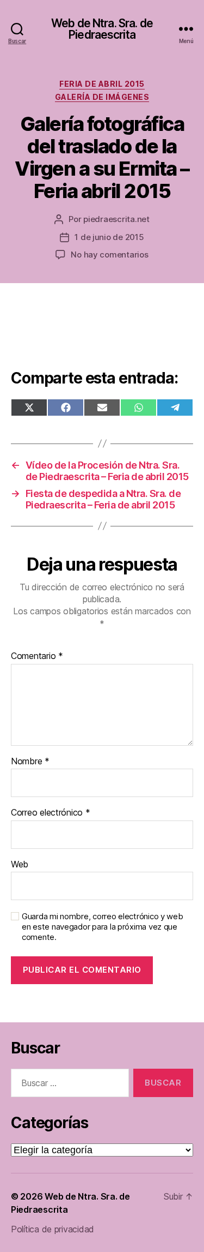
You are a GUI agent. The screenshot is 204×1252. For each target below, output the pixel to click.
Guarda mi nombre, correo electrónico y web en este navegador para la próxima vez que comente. (102, 927)
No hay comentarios (109, 254)
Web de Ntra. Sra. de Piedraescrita (102, 28)
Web (19, 865)
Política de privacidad (52, 1229)
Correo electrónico (50, 813)
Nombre (30, 761)
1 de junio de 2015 (109, 237)
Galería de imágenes (102, 96)
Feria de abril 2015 (102, 83)
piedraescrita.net (116, 219)
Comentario (37, 656)
